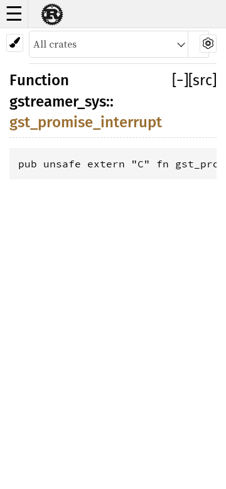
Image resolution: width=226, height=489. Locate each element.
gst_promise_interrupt (85, 122)
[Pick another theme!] (14, 43)
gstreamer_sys (57, 101)
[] (180, 80)
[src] (202, 80)
